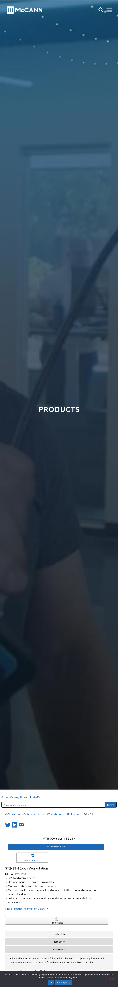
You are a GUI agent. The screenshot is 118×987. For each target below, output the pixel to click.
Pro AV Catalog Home (14, 797)
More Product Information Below (25, 908)
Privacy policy (63, 982)
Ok (50, 982)
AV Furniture (13, 814)
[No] (113, 978)
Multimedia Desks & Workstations (42, 814)
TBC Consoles (73, 814)
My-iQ (36, 797)
